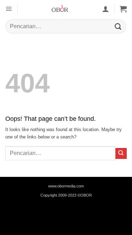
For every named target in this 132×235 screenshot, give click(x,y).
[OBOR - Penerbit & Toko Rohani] (60, 9)
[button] (8, 8)
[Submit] (118, 26)
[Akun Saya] (105, 9)
